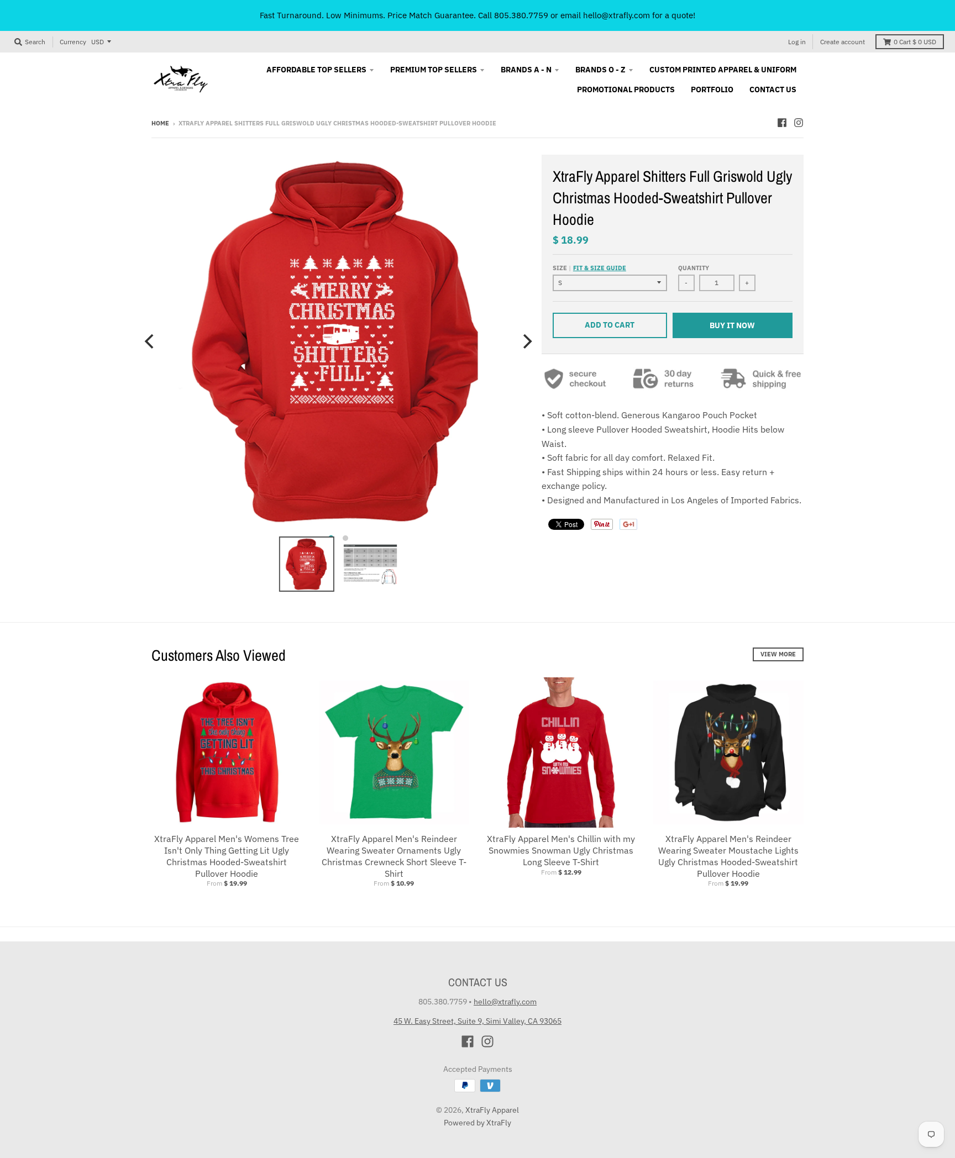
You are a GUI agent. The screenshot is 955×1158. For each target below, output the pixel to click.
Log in (797, 42)
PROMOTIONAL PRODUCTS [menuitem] (626, 89)
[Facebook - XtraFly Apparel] (782, 123)
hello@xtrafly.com (505, 1002)
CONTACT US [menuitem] (772, 89)
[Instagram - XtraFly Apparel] (799, 123)
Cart (915, 42)
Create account (842, 42)
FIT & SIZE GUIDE (599, 268)
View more (778, 654)
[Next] (526, 341)
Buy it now (732, 325)
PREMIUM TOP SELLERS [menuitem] (433, 70)
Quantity (693, 268)
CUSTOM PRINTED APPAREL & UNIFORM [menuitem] (722, 70)
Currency (73, 42)
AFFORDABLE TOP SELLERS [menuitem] (316, 70)
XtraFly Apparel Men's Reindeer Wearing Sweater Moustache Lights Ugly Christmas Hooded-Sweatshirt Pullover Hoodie (728, 855)
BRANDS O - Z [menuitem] (600, 70)
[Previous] (150, 341)
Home (160, 123)
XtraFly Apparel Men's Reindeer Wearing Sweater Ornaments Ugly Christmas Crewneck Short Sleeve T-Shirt (394, 855)
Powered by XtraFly (477, 1123)
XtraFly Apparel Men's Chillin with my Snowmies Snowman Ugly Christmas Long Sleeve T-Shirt (561, 850)
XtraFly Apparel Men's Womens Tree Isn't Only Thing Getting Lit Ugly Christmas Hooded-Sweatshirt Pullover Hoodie (226, 855)
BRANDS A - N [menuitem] (526, 70)
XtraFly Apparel (492, 1110)
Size (589, 268)
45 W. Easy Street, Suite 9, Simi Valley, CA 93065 (477, 1021)
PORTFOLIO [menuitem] (712, 89)
